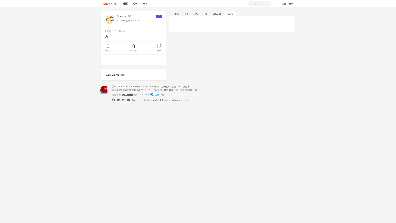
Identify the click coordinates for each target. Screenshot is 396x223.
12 (159, 46)
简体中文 (176, 100)
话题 (186, 13)
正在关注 (133, 50)
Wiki (145, 3)
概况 (176, 13)
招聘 (135, 3)
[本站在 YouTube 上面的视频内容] (128, 100)
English (186, 100)
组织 (173, 86)
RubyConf (123, 86)
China (109, 4)
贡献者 (186, 86)
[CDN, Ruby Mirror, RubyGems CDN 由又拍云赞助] (154, 94)
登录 (291, 3)
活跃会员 (165, 86)
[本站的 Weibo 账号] (123, 100)
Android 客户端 (160, 100)
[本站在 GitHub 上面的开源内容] (113, 100)
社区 (125, 3)
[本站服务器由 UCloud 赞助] (127, 94)
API (179, 86)
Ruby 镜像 (135, 86)
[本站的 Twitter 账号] (118, 100)
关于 (114, 86)
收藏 (159, 50)
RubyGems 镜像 (151, 86)
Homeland (167, 89)
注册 (284, 3)
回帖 (196, 13)
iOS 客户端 (145, 100)
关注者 (108, 50)
